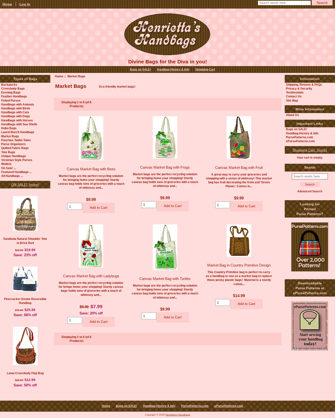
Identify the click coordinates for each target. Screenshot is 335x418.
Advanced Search (309, 191)
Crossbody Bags (13, 88)
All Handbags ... (12, 175)
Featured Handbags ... (16, 172)
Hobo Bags (9, 128)
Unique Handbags (13, 156)
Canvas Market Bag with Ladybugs (91, 276)
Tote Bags (8, 152)
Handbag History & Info (173, 69)
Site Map (292, 100)
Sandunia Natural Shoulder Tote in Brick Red (25, 240)
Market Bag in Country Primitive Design (239, 265)
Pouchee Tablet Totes (16, 140)
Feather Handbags (14, 96)
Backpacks (9, 84)
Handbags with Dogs (15, 116)
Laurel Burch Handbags (17, 132)
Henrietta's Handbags (178, 414)
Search (310, 167)
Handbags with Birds (15, 108)
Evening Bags (11, 92)
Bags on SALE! (140, 69)
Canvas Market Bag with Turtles (165, 279)
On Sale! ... (8, 168)
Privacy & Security (299, 88)
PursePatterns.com (299, 137)
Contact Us (294, 96)
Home (59, 76)
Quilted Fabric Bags (15, 148)
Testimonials (295, 92)
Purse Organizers (13, 144)
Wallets (6, 163)
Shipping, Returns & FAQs (304, 84)
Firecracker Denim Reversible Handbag (25, 300)
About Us (292, 114)
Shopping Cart (205, 69)
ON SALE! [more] (25, 184)
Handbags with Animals (17, 104)
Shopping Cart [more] (310, 150)
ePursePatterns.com (300, 141)
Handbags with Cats (15, 112)
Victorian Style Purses (16, 160)
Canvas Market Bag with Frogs (165, 167)
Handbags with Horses (17, 120)
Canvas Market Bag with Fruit (239, 167)
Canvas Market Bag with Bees (91, 169)
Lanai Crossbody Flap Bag (25, 373)
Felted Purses (11, 100)
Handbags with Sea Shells (19, 124)
